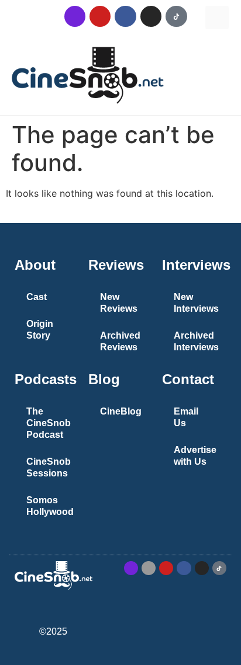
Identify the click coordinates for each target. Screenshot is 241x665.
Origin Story (39, 329)
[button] (217, 17)
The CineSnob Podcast (48, 423)
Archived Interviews (196, 341)
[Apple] (149, 568)
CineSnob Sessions (48, 467)
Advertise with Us (195, 455)
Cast (36, 297)
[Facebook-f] (184, 568)
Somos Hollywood (50, 506)
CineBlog (121, 411)
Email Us (186, 417)
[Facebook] (125, 16)
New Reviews (118, 303)
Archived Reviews (120, 341)
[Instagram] (150, 16)
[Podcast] (74, 16)
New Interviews (196, 303)
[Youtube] (100, 16)
